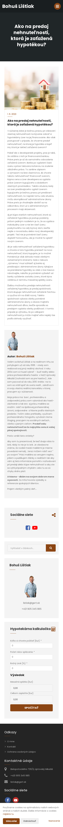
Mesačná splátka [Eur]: (21, 681)
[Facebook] (28, 528)
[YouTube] (35, 528)
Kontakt (11, 746)
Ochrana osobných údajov (21, 751)
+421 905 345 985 (20, 775)
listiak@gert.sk (18, 781)
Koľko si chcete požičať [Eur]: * (26, 640)
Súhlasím (11, 821)
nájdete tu (8, 814)
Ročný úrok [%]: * (18, 663)
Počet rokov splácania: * (22, 652)
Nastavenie (54, 820)
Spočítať (31, 708)
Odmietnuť (29, 821)
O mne (11, 741)
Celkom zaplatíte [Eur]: (22, 693)
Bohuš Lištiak (25, 356)
